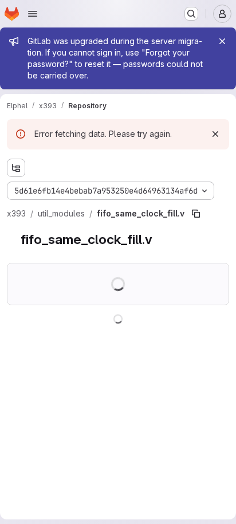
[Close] (222, 41)
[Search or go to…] (191, 14)
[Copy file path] (196, 213)
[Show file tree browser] (16, 168)
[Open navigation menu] (32, 14)
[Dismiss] (215, 134)
